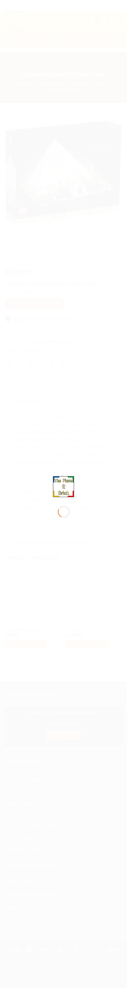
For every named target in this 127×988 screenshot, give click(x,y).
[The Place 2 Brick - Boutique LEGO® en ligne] (63, 486)
